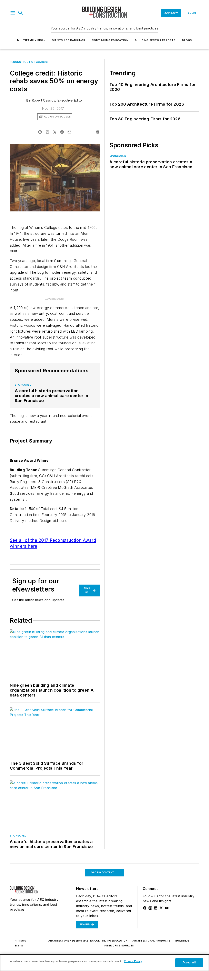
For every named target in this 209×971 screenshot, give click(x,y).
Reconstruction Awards (29, 61)
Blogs (187, 40)
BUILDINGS (182, 940)
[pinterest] (62, 132)
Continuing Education (110, 40)
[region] (104, 962)
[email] (69, 132)
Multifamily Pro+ (31, 40)
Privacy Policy (133, 961)
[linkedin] (47, 132)
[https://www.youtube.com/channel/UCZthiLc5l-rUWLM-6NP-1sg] (167, 908)
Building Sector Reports (155, 40)
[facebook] (40, 132)
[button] (13, 13)
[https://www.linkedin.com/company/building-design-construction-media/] (156, 908)
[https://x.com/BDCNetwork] (161, 908)
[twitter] (55, 132)
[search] (21, 13)
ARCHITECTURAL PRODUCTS (151, 940)
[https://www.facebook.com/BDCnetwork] (145, 908)
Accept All (189, 962)
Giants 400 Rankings (68, 40)
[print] (98, 132)
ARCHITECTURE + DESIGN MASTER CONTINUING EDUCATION (88, 940)
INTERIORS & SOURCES (119, 945)
